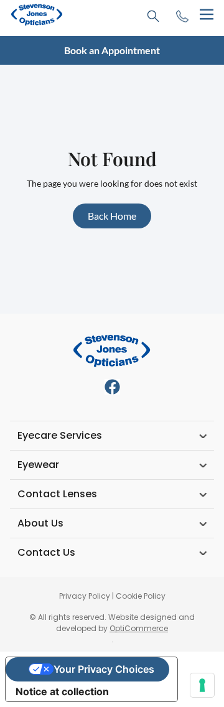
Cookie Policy (141, 596)
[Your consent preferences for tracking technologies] (202, 685)
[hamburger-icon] (206, 14)
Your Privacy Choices (104, 669)
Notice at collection (62, 691)
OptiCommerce (139, 628)
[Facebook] (112, 387)
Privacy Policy (84, 596)
